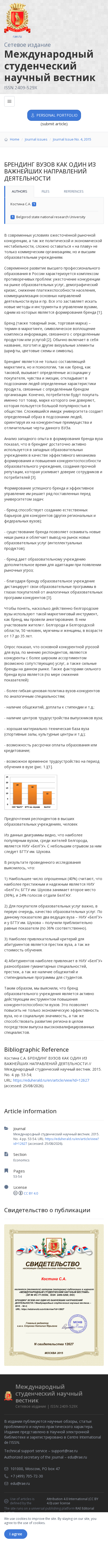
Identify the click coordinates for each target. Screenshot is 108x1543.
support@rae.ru (64, 1450)
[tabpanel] (54, 210)
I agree (15, 1533)
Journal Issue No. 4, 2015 (72, 139)
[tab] (19, 191)
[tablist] (54, 191)
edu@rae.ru (77, 1457)
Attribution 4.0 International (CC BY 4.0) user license (72, 1501)
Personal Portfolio (57, 115)
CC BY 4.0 (31, 1193)
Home (14, 139)
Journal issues (36, 139)
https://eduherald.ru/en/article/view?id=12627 (51, 1080)
